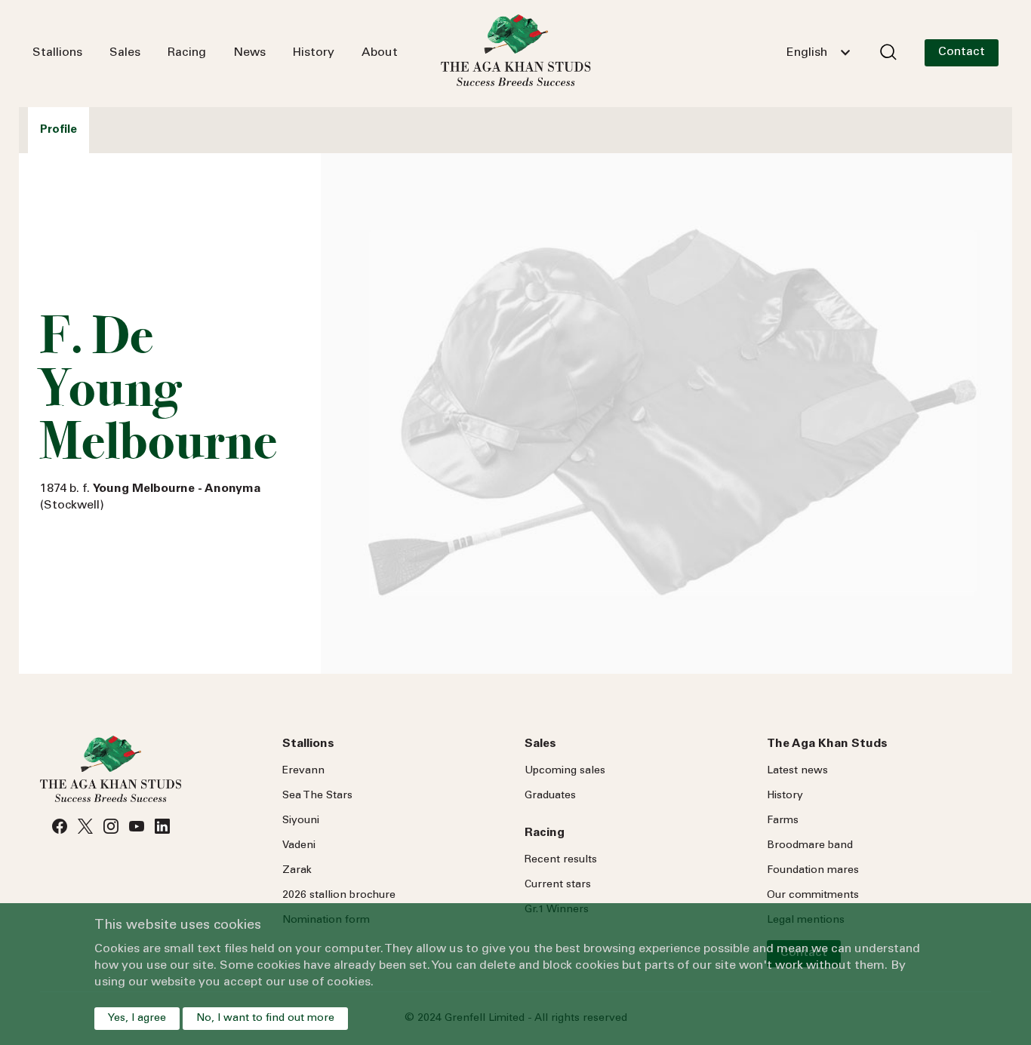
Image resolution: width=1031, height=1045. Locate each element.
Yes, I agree (137, 1018)
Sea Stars (317, 796)
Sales (124, 53)
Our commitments (813, 895)
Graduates (550, 796)
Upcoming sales (565, 771)
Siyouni (300, 821)
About (380, 53)
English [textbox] (806, 53)
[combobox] (818, 52)
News (249, 53)
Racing (187, 53)
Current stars (558, 885)
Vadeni (298, 846)
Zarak (297, 870)
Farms (783, 821)
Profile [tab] (58, 130)
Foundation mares (813, 870)
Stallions (57, 53)
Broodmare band (810, 846)
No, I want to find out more (265, 1018)
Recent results (561, 860)
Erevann (303, 771)
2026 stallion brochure (338, 895)
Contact (961, 52)
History (313, 53)
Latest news (797, 771)
